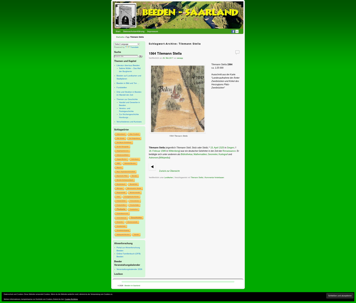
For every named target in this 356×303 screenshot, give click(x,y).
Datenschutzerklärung (133, 31)
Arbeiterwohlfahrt (122, 155)
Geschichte (136, 218)
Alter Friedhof (134, 134)
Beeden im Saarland (132, 285)
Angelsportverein (122, 151)
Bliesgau (120, 188)
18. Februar (154, 151)
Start (118, 31)
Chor (118, 196)
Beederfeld (133, 184)
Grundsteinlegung (123, 230)
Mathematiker (200, 154)
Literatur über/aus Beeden (128, 65)
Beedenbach (121, 184)
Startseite (120, 37)
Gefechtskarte (121, 218)
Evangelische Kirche (132, 196)
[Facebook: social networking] (233, 31)
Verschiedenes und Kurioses (129, 122)
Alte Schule (121, 138)
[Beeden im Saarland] (178, 15)
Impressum (152, 31)
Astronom (153, 157)
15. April (214, 147)
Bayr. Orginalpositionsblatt (126, 171)
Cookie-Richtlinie (71, 299)
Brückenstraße (135, 192)
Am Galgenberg (134, 138)
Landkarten (168, 177)
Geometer (212, 154)
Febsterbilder (121, 201)
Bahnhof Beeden (130, 163)
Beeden (134, 176)
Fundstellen (122, 87)
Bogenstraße (121, 192)
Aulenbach (135, 159)
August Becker (122, 159)
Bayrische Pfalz (122, 176)
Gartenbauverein (122, 213)
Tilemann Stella (197, 177)
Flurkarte (121, 209)
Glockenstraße (133, 222)
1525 (221, 147)
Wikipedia (164, 157)
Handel (136, 234)
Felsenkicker (134, 201)
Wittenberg (174, 151)
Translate (134, 47)
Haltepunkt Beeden (123, 234)
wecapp (180, 58)
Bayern (119, 167)
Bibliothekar (186, 154)
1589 (163, 151)
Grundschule (121, 226)
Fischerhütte (134, 205)
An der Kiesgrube (123, 146)
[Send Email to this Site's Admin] (237, 31)
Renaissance (229, 151)
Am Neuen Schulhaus (124, 142)
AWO (118, 163)
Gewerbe (120, 222)
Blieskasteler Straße (134, 188)
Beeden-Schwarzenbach (125, 180)
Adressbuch (121, 134)
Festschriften (121, 205)
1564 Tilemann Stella (165, 53)
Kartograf (223, 154)
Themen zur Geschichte (127, 99)
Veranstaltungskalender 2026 (129, 269)
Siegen (230, 147)
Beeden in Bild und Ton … (128, 83)
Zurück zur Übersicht (169, 171)
